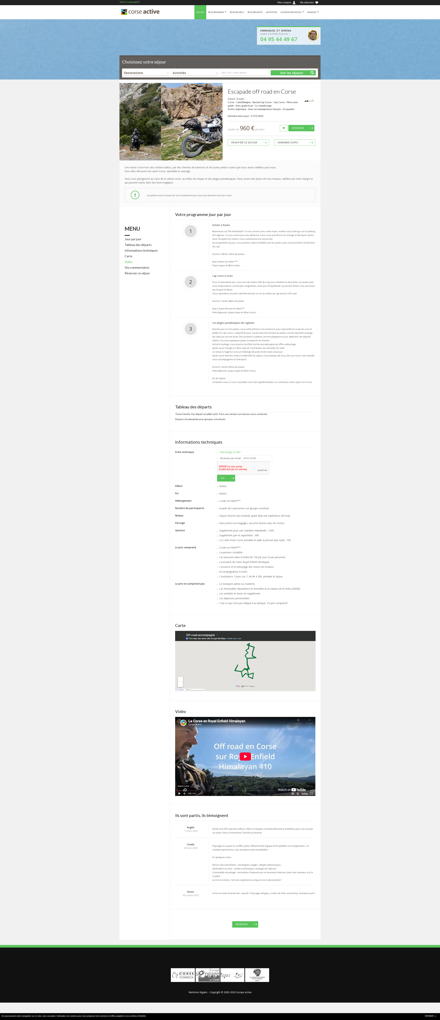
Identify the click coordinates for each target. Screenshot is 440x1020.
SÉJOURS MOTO (255, 12)
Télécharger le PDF (230, 452)
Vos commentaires (137, 267)
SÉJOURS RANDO (216, 12)
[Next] (217, 121)
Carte (128, 256)
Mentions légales (198, 992)
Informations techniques (141, 250)
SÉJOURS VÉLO (237, 12)
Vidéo (129, 262)
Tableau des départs (138, 245)
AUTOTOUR (271, 12)
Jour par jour (133, 239)
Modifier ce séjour (244, 142)
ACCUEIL (200, 12)
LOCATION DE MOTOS (291, 12)
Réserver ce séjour (137, 273)
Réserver (298, 128)
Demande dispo (288, 142)
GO (223, 478)
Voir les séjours (291, 73)
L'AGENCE (312, 12)
